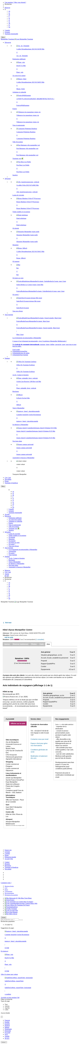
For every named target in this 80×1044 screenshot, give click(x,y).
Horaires (7, 864)
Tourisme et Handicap (11, 867)
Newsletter (8, 869)
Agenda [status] (7, 1008)
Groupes (7, 32)
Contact (7, 862)
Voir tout (8, 622)
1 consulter (40, 639)
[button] (42, 110)
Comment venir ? (6, 883)
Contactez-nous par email (39, 739)
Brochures (8, 865)
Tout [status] (6, 1004)
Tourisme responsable (11, 34)
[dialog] (40, 1031)
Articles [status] (7, 1006)
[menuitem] (44, 110)
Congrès (7, 30)
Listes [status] (6, 1009)
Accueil (7, 514)
